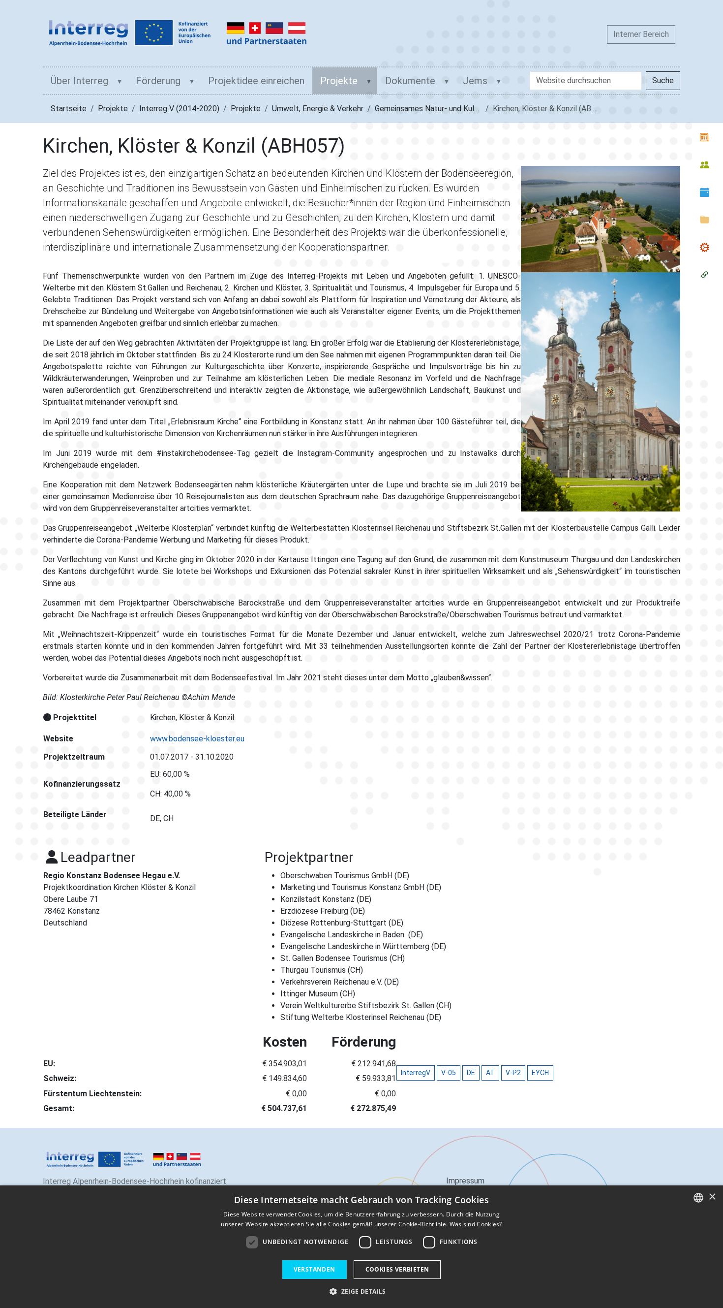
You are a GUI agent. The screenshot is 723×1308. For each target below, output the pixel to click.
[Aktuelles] (704, 137)
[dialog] (361, 1246)
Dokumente (410, 81)
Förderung (158, 81)
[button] (361, 1291)
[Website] (178, 33)
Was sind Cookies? (476, 1224)
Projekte (339, 81)
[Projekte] (704, 247)
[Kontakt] (704, 164)
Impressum (465, 1180)
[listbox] (698, 1198)
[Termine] (704, 192)
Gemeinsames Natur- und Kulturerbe (437, 108)
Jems (475, 81)
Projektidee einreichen (256, 81)
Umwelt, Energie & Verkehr (317, 108)
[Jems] (704, 275)
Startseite (69, 108)
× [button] (712, 1197)
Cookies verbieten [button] (397, 1269)
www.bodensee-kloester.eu (197, 738)
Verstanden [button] (314, 1269)
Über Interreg (79, 81)
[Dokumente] (704, 219)
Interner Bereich (641, 34)
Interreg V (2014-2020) (179, 108)
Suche (663, 80)
